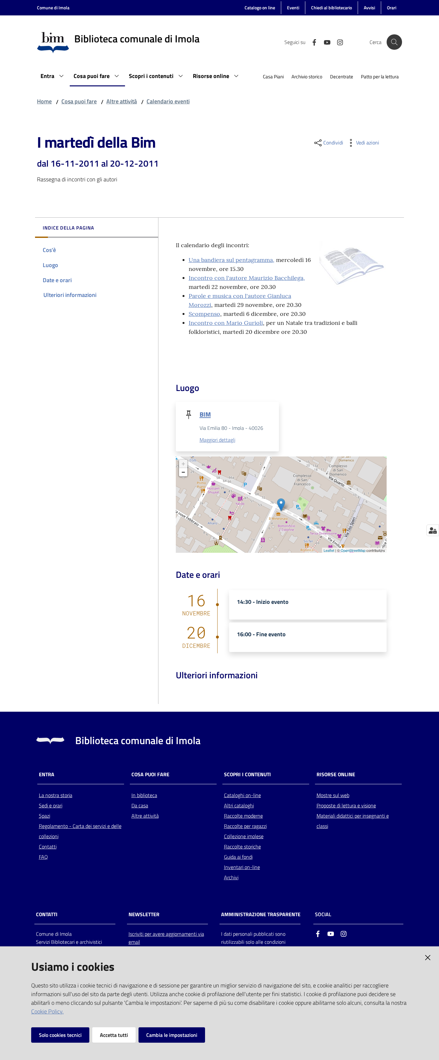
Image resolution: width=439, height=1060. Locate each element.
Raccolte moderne (243, 816)
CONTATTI (47, 914)
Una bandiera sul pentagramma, (231, 260)
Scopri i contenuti (247, 774)
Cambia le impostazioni (171, 1035)
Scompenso (204, 313)
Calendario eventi (168, 101)
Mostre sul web (333, 795)
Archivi (231, 877)
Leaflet (329, 550)
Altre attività (121, 101)
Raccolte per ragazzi (245, 826)
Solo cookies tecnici (60, 1035)
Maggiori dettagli (217, 440)
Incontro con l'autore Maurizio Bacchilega (246, 278)
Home (44, 101)
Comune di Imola (53, 7)
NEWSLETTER (144, 914)
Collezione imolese (244, 836)
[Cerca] (394, 42)
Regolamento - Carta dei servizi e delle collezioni (80, 831)
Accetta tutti (114, 1035)
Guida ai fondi (238, 857)
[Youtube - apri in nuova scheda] (324, 42)
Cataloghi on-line (242, 795)
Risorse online (336, 774)
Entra (46, 774)
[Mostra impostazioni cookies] (432, 530)
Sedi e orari (50, 805)
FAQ (43, 857)
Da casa (139, 805)
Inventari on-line (242, 867)
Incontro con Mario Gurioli (226, 322)
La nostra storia (55, 795)
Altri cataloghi (239, 805)
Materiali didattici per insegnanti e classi (353, 821)
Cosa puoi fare (79, 101)
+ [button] (183, 463)
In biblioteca (144, 795)
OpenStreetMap (353, 550)
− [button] (183, 472)
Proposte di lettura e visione (346, 805)
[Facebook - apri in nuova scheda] (311, 42)
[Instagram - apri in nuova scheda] (337, 42)
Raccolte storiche (242, 846)
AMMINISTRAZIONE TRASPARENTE (260, 914)
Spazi (44, 816)
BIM (205, 414)
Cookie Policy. (47, 1011)
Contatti (48, 846)
